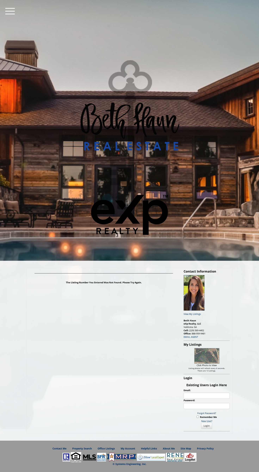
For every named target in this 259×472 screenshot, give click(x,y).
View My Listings (192, 314)
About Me (169, 448)
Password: (189, 400)
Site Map (186, 448)
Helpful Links (149, 448)
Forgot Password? (206, 413)
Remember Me (208, 417)
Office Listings (106, 448)
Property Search (82, 448)
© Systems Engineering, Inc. (129, 464)
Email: (187, 390)
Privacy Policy (205, 448)
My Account (128, 448)
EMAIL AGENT (191, 336)
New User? (206, 421)
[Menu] (10, 10)
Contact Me (59, 448)
